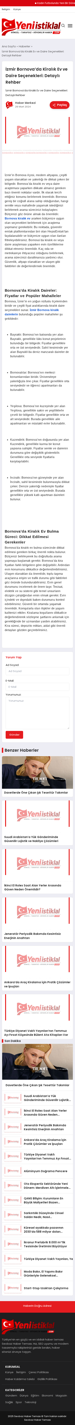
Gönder (14, 735)
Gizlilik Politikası (47, 1379)
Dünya (24, 1395)
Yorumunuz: (13, 694)
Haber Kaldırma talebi (20, 1379)
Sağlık (9, 1402)
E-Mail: (10, 681)
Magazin (61, 1395)
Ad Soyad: (12, 665)
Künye (17, 9)
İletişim (6, 9)
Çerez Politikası (39, 1372)
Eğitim (35, 1395)
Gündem (11, 1395)
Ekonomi (47, 1395)
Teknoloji (30, 1402)
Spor (19, 1402)
